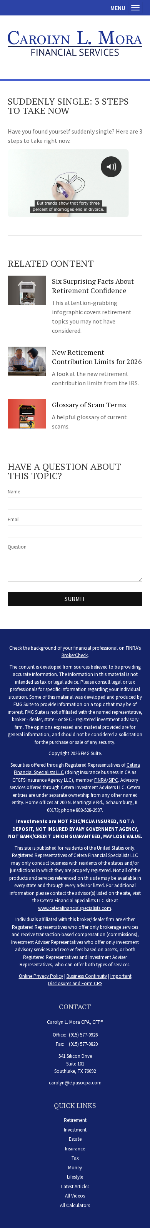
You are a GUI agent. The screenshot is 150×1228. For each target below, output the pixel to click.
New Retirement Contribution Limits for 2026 (97, 356)
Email (14, 519)
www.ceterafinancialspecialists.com (74, 908)
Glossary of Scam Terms (89, 404)
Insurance (75, 1148)
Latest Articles (75, 1186)
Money (75, 1167)
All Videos (75, 1195)
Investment (75, 1129)
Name (14, 491)
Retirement (75, 1120)
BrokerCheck (75, 655)
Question (17, 547)
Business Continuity (87, 976)
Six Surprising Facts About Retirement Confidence (93, 285)
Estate (75, 1139)
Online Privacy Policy (41, 976)
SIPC (113, 780)
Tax (75, 1158)
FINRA (100, 780)
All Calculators (75, 1205)
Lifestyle (75, 1177)
